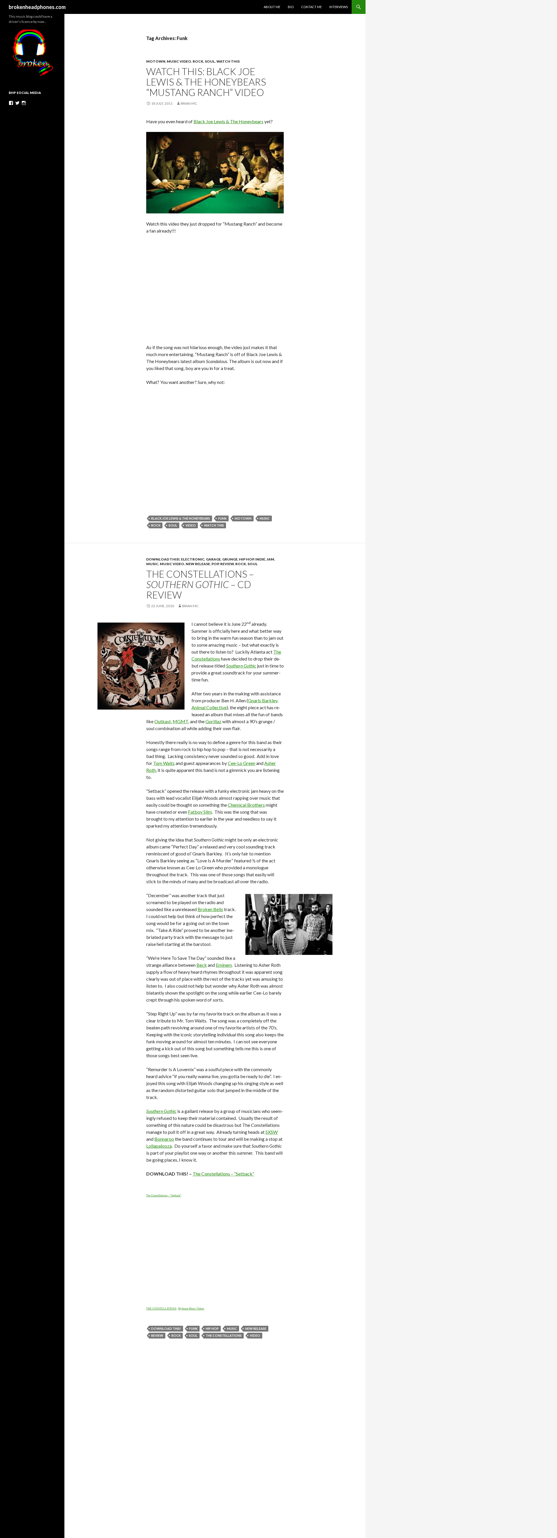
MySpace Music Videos (191, 1308)
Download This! (163, 559)
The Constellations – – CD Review (200, 584)
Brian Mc (189, 103)
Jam (270, 559)
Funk (222, 518)
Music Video (179, 61)
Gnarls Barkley (262, 700)
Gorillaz (213, 721)
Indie (260, 559)
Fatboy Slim (200, 812)
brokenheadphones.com (37, 7)
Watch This (228, 61)
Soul (210, 61)
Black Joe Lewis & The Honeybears (228, 121)
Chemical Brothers (246, 805)
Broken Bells (210, 909)
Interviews (338, 7)
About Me (272, 7)
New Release (198, 564)
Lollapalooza (159, 1146)
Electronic (193, 559)
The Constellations (224, 1335)
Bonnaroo (164, 1139)
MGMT (180, 721)
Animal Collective (209, 707)
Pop (215, 564)
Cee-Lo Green (241, 763)
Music (265, 518)
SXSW (271, 1132)
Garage (213, 559)
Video (190, 525)
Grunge (230, 559)
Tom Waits (164, 763)
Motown (155, 61)
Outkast (162, 721)
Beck (201, 965)
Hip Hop (246, 559)
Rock (198, 61)
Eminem (224, 965)
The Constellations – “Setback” (223, 1173)
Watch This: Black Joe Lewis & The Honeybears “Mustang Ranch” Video (206, 82)
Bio (291, 7)
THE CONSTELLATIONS (161, 1308)
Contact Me (311, 7)
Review (227, 564)
